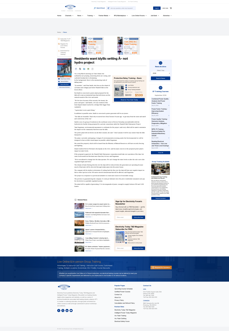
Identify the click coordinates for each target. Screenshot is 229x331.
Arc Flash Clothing (133, 1)
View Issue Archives (64, 87)
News (79, 15)
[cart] (171, 8)
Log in (157, 8)
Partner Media (103, 15)
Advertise (166, 15)
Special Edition (64, 81)
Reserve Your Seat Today (129, 100)
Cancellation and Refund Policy (124, 303)
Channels (68, 15)
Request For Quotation (162, 267)
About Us (117, 297)
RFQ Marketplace (120, 15)
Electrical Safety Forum (122, 321)
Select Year (160, 70)
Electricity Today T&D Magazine (124, 310)
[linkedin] (84, 68)
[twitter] (80, 68)
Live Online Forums (138, 15)
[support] (88, 68)
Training (90, 15)
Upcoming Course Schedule (123, 289)
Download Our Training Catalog (64, 52)
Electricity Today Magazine (99, 1)
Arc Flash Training (120, 316)
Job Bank (154, 15)
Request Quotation (161, 198)
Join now (165, 8)
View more (88, 208)
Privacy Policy (119, 300)
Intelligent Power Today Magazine (117, 1)
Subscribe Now (138, 217)
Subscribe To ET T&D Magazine (65, 39)
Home (59, 15)
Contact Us (118, 294)
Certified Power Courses (122, 292)
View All (160, 152)
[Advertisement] (110, 193)
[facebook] (75, 68)
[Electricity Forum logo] (70, 7)
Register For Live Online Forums (64, 45)
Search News (160, 78)
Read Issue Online (65, 79)
